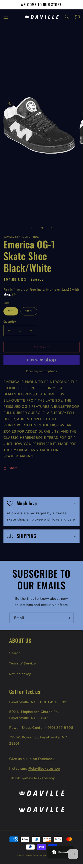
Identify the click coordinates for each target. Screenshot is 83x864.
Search (15, 653)
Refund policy (20, 674)
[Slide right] (52, 228)
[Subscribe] (68, 618)
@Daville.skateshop (38, 778)
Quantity (9, 321)
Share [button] (13, 468)
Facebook (46, 759)
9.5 (10, 311)
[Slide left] (31, 228)
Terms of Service (22, 663)
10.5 (28, 311)
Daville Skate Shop (35, 855)
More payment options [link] (41, 371)
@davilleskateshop (44, 768)
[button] (6, 17)
